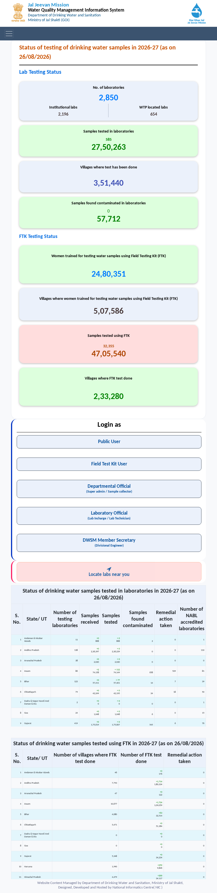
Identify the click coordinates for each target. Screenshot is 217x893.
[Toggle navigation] (9, 33)
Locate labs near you (109, 574)
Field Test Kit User (109, 464)
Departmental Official (109, 488)
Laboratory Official (109, 515)
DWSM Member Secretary (109, 542)
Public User (109, 441)
